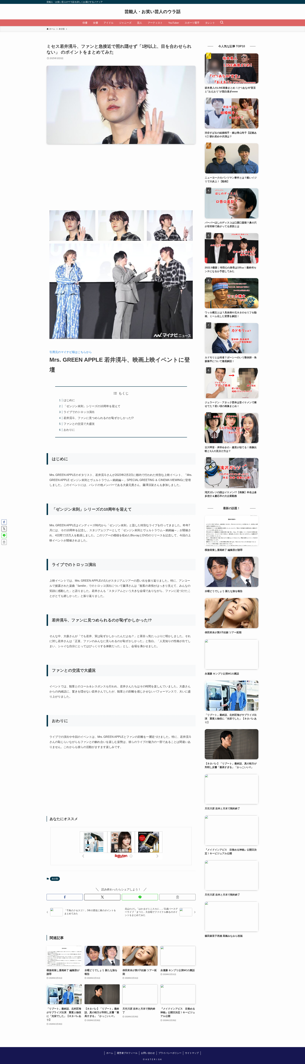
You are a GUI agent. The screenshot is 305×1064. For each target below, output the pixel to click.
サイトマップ (192, 1053)
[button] (65, 897)
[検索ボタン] (222, 22)
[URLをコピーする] (177, 897)
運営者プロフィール (127, 1053)
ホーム (109, 1053)
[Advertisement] (121, 180)
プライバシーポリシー (170, 1053)
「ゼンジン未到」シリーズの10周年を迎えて (92, 406)
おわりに (69, 429)
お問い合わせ (148, 1053)
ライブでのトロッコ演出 (79, 411)
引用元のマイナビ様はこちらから (70, 352)
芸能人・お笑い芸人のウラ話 (153, 12)
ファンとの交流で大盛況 (79, 423)
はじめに (69, 400)
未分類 (55, 879)
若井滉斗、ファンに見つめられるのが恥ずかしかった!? (99, 417)
